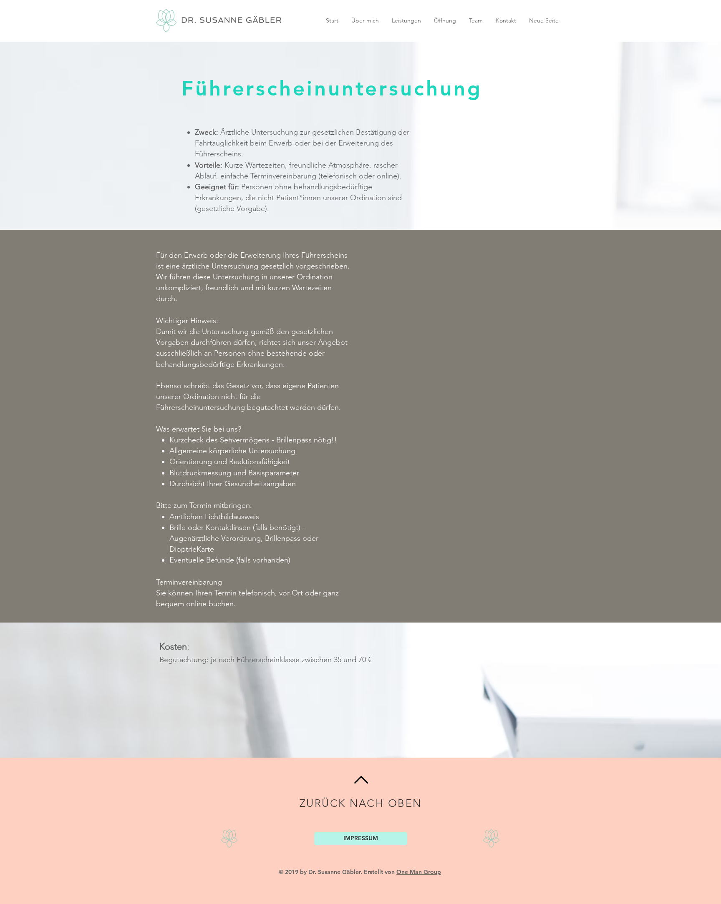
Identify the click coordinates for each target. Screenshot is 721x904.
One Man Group (418, 872)
